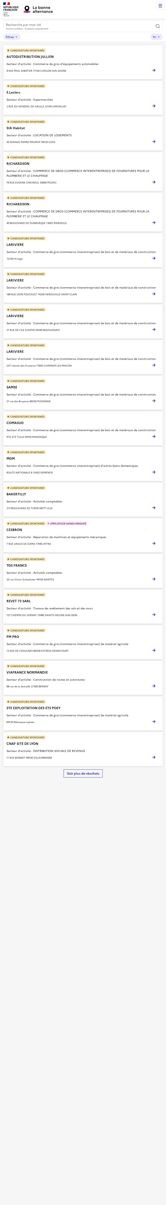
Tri (154, 37)
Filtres (10, 37)
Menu (160, 6)
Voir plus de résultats (83, 773)
